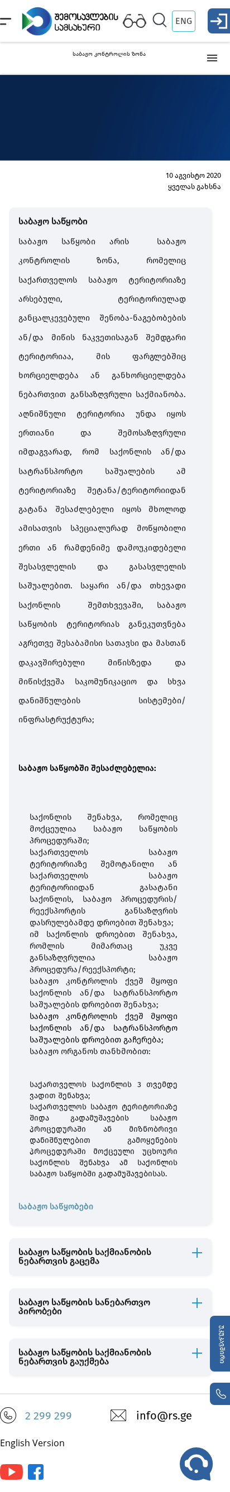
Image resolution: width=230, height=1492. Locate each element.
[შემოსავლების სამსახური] (36, 1477)
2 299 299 (48, 1415)
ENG (183, 21)
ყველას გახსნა (194, 186)
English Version (32, 1443)
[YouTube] (11, 1477)
